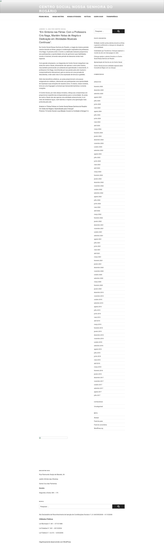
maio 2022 (97, 207)
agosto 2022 (98, 196)
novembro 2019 (99, 296)
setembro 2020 (98, 278)
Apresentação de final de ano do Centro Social (108, 62)
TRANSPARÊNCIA (112, 16)
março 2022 (97, 214)
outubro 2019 (98, 299)
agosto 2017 (98, 392)
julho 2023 (97, 157)
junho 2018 (97, 356)
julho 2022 (97, 200)
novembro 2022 (99, 186)
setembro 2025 (98, 93)
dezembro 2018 (99, 335)
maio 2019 (97, 317)
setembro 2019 (98, 303)
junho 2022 (97, 203)
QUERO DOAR (98, 16)
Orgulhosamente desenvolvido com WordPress (55, 542)
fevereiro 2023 (98, 175)
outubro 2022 (98, 189)
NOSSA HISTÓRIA (58, 16)
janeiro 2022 (98, 221)
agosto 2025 (98, 97)
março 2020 (97, 282)
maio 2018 (97, 360)
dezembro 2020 (99, 267)
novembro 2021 (99, 228)
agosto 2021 (98, 239)
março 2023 (97, 172)
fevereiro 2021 (98, 260)
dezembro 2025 (99, 90)
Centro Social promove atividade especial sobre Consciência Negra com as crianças (108, 67)
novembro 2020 (99, 271)
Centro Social (60, 29)
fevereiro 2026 (98, 86)
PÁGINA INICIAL (44, 16)
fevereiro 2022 (98, 218)
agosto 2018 (98, 349)
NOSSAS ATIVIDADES (74, 16)
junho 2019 (97, 314)
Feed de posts (98, 421)
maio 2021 (97, 250)
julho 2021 (97, 243)
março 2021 (97, 257)
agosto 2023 (98, 154)
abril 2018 (97, 363)
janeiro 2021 (98, 264)
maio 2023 (97, 164)
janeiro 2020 (98, 289)
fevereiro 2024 (98, 133)
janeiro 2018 (98, 374)
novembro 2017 (99, 381)
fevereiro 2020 (98, 285)
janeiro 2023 (98, 179)
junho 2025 (97, 104)
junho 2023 (97, 161)
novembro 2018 (99, 338)
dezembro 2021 (99, 225)
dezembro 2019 (99, 292)
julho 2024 (97, 115)
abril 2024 (97, 125)
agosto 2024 (98, 111)
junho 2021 (97, 246)
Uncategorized (98, 406)
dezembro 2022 (99, 182)
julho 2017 (97, 395)
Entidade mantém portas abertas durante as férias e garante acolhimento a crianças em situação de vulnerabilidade (109, 45)
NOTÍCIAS (87, 16)
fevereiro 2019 (98, 328)
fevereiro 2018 (98, 370)
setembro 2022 (98, 193)
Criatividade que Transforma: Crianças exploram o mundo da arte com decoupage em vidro (109, 52)
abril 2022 (97, 211)
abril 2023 (97, 168)
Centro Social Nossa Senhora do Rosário (76, 8)
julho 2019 (97, 310)
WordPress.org (98, 428)
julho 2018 (97, 353)
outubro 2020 (98, 274)
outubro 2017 (98, 385)
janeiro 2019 (98, 331)
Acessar (96, 418)
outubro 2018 (98, 342)
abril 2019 (97, 321)
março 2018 (97, 367)
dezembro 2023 (99, 140)
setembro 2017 (98, 388)
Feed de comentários (100, 425)
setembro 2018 (98, 345)
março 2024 (97, 129)
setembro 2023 (98, 150)
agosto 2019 (98, 306)
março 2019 (97, 324)
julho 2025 (97, 101)
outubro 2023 (98, 147)
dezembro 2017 (99, 377)
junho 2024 (97, 118)
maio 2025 (97, 108)
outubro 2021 (98, 232)
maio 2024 (97, 122)
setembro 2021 (98, 235)
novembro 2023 (99, 143)
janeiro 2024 (98, 136)
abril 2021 (97, 253)
